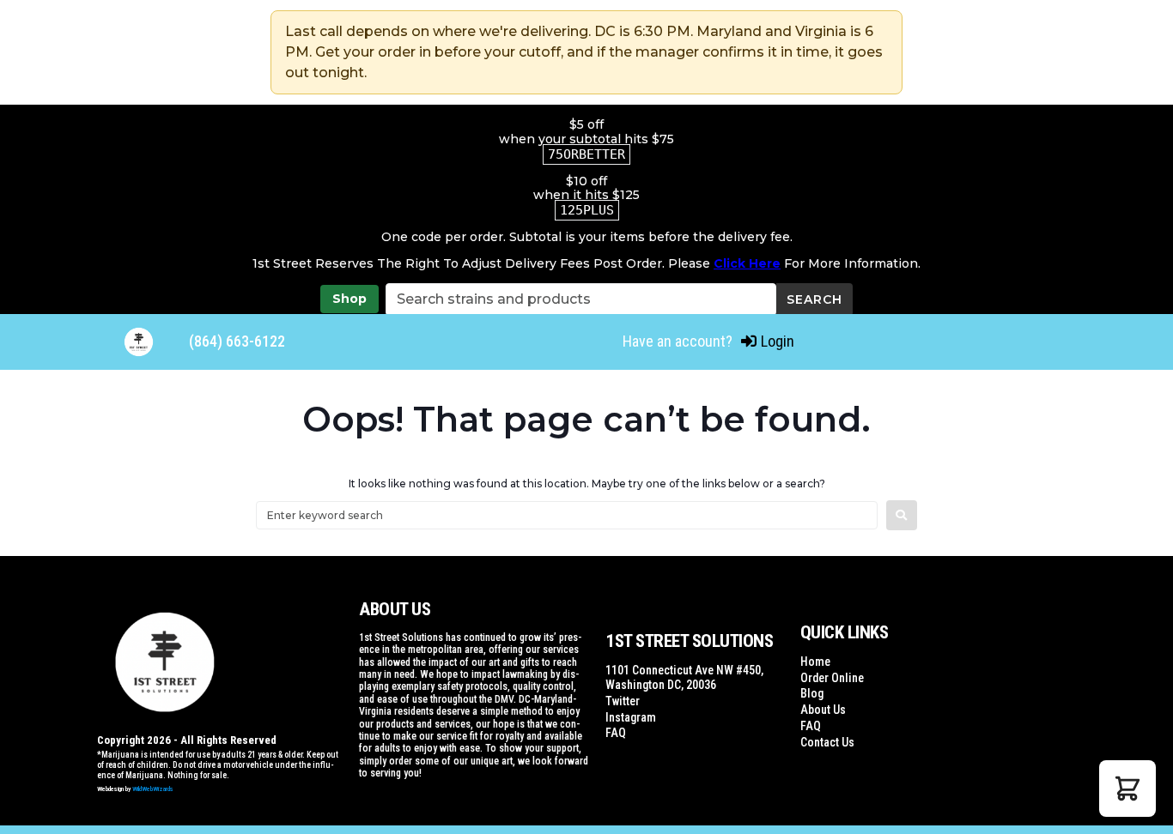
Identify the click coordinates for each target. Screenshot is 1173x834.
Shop (349, 298)
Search (814, 299)
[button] (1127, 788)
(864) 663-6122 (237, 341)
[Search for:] (567, 515)
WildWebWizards (152, 789)
